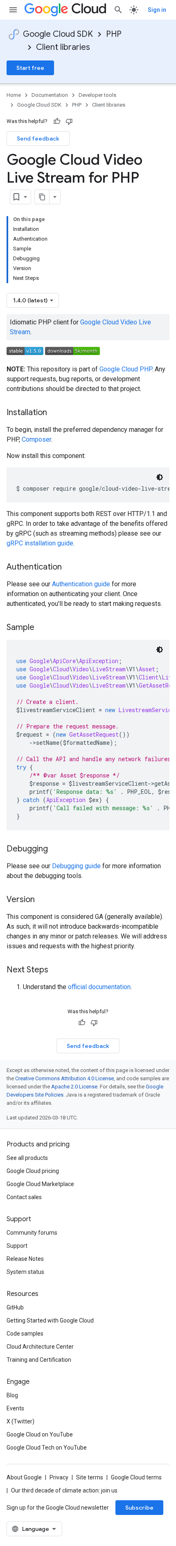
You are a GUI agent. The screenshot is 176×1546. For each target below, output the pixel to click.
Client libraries (63, 47)
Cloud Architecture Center (40, 1346)
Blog (12, 1395)
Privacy (59, 1477)
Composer (36, 439)
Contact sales (24, 1197)
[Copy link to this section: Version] (43, 900)
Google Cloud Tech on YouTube (47, 1447)
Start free (30, 67)
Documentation (50, 95)
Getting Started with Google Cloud (50, 1320)
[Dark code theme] (159, 477)
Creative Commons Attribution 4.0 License (64, 1078)
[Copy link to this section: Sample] (42, 628)
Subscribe (139, 1507)
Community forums (32, 1232)
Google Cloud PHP (125, 369)
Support (17, 1245)
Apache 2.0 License (74, 1087)
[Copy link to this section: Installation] (55, 413)
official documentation (99, 987)
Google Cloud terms (136, 1477)
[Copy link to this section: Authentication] (70, 567)
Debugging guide (76, 866)
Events (15, 1408)
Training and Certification (39, 1359)
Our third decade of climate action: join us (64, 1490)
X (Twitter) (20, 1421)
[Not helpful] (69, 121)
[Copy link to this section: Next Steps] (56, 970)
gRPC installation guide (40, 543)
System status (25, 1272)
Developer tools (97, 95)
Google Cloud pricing (33, 1171)
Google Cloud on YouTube (40, 1434)
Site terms (89, 1477)
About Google (24, 1477)
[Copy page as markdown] (42, 197)
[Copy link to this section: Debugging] (56, 849)
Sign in (157, 10)
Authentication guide (81, 584)
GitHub (15, 1307)
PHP (114, 34)
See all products (27, 1158)
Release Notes (25, 1259)
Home (14, 95)
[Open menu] (13, 10)
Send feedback (38, 138)
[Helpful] (57, 121)
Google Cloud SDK (58, 34)
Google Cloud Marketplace (40, 1184)
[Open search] (118, 10)
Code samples (25, 1333)
